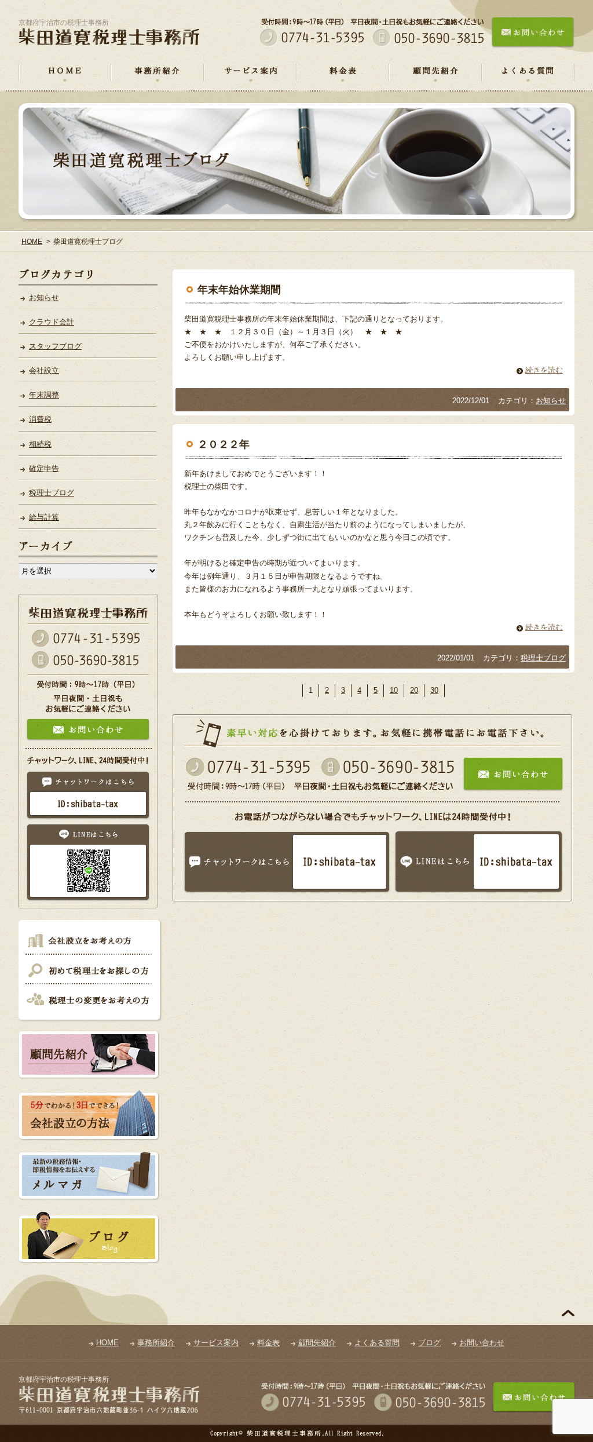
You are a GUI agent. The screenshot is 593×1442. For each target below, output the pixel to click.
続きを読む (544, 370)
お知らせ (551, 400)
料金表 (342, 78)
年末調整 (44, 394)
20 (414, 690)
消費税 (40, 419)
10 (394, 690)
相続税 (40, 444)
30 (434, 690)
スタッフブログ (55, 346)
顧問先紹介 (435, 78)
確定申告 (44, 468)
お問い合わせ (481, 1342)
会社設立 (44, 370)
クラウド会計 (51, 321)
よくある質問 (528, 78)
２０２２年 (223, 444)
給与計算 (44, 517)
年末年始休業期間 (239, 289)
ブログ (429, 1342)
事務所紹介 (157, 78)
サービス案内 (250, 78)
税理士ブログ (543, 658)
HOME (65, 78)
